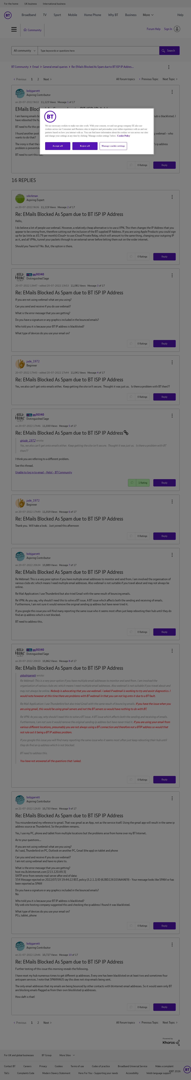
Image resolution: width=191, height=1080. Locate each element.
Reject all (85, 146)
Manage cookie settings (113, 146)
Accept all (58, 146)
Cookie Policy (123, 136)
